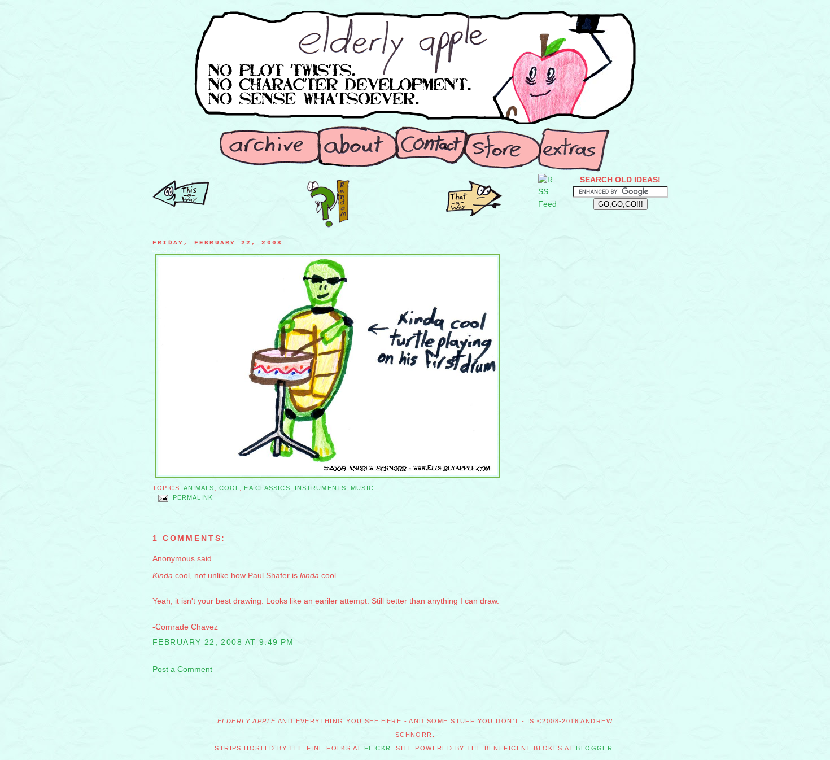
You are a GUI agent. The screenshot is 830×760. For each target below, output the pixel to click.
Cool (229, 487)
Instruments (320, 487)
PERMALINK (193, 498)
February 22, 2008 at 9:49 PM (223, 642)
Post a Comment (182, 669)
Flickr (377, 748)
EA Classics (267, 487)
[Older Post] (180, 204)
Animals (199, 487)
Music (362, 487)
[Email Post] (162, 498)
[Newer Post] (474, 213)
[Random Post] (328, 224)
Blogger (594, 748)
